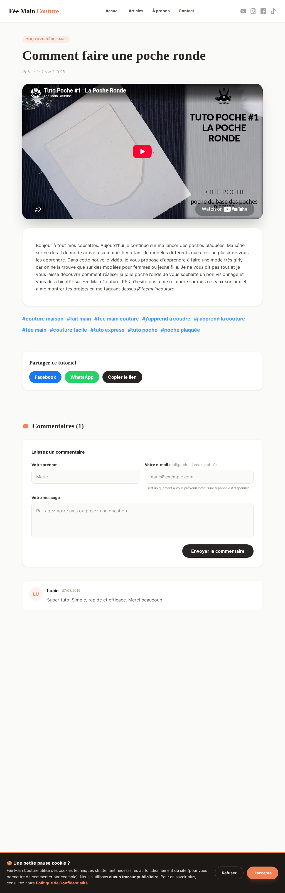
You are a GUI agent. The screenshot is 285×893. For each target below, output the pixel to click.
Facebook (45, 377)
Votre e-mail (181, 464)
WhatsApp (82, 377)
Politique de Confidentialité (62, 882)
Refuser (229, 872)
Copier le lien (122, 377)
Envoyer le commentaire (218, 551)
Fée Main (34, 11)
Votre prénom (44, 464)
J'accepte (263, 872)
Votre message (45, 497)
